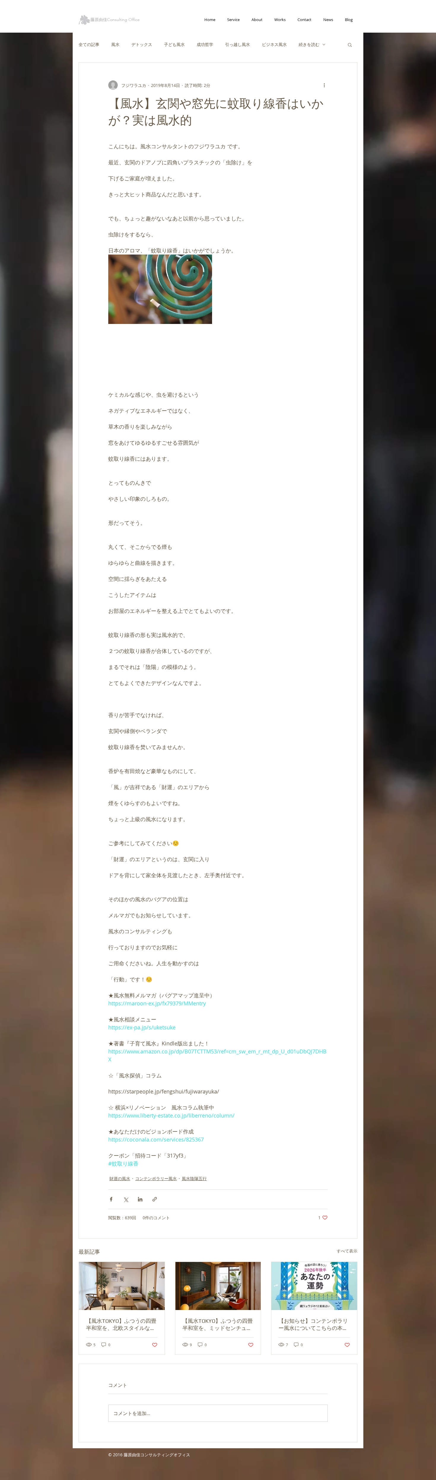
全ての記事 (89, 44)
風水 (115, 44)
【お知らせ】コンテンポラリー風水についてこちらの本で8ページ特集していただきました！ (313, 1325)
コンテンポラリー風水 (156, 1178)
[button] (350, 44)
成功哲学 (205, 44)
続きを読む (309, 44)
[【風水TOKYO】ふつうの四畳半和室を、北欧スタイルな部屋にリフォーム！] (122, 1286)
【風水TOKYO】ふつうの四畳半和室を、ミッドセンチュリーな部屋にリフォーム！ (217, 1325)
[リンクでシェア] (154, 1199)
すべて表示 (347, 1251)
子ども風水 (174, 44)
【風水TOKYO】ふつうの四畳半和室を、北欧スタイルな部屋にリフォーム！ (121, 1325)
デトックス (141, 44)
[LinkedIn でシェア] (140, 1199)
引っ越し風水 (237, 44)
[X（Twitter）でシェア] (125, 1199)
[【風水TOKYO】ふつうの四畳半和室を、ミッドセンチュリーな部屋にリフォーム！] (218, 1286)
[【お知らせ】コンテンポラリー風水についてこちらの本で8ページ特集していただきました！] (314, 1286)
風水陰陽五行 (194, 1178)
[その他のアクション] (324, 85)
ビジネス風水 (274, 44)
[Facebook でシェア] (111, 1199)
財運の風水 (119, 1178)
